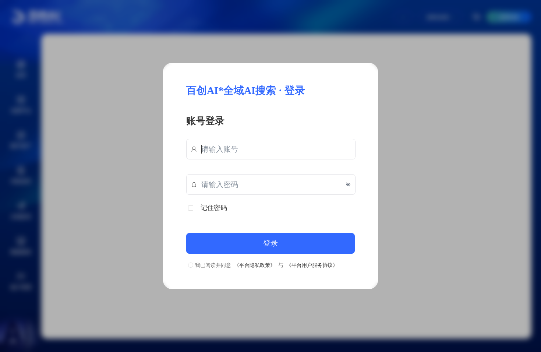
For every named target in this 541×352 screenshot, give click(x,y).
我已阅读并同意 (213, 265)
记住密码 (214, 207)
